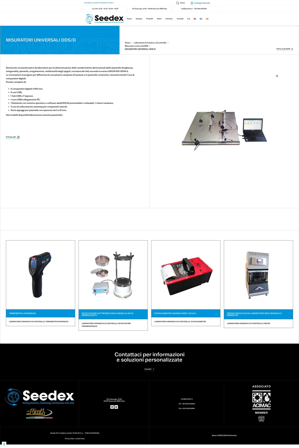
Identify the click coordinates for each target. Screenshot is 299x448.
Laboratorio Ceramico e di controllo (150, 42)
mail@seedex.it (186, 9)
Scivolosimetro (198, 321)
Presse (266, 323)
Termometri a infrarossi (22, 313)
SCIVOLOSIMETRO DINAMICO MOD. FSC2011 (175, 313)
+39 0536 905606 (200, 9)
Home (129, 19)
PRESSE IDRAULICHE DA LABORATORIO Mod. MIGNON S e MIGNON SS (254, 314)
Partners (169, 19)
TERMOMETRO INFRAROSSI (56, 321)
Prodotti (149, 19)
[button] (180, 3)
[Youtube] (116, 407)
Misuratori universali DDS (136, 46)
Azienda (139, 19)
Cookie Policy (80, 438)
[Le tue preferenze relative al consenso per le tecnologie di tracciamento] (4, 444)
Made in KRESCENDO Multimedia (224, 435)
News (159, 19)
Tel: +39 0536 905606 (187, 404)
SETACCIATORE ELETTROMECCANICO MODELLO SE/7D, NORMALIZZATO (108, 314)
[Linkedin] (112, 407)
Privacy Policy (69, 438)
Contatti (180, 19)
